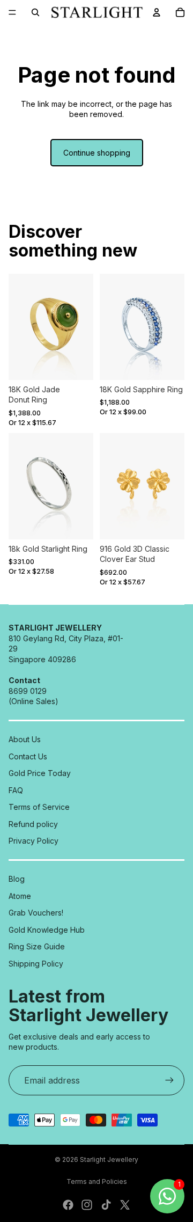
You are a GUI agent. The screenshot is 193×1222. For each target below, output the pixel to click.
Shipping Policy (36, 963)
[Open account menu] (156, 12)
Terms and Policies (96, 1181)
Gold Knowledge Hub (47, 929)
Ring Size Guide (37, 946)
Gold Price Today (40, 773)
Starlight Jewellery (109, 1159)
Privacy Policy (33, 840)
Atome (20, 896)
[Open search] (35, 12)
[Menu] (12, 12)
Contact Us (28, 756)
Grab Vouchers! (36, 912)
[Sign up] (169, 1080)
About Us (25, 739)
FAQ (16, 790)
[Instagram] (86, 1204)
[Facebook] (68, 1204)
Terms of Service (39, 806)
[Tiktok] (106, 1204)
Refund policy (33, 824)
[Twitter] (124, 1204)
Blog (17, 878)
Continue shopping (96, 152)
